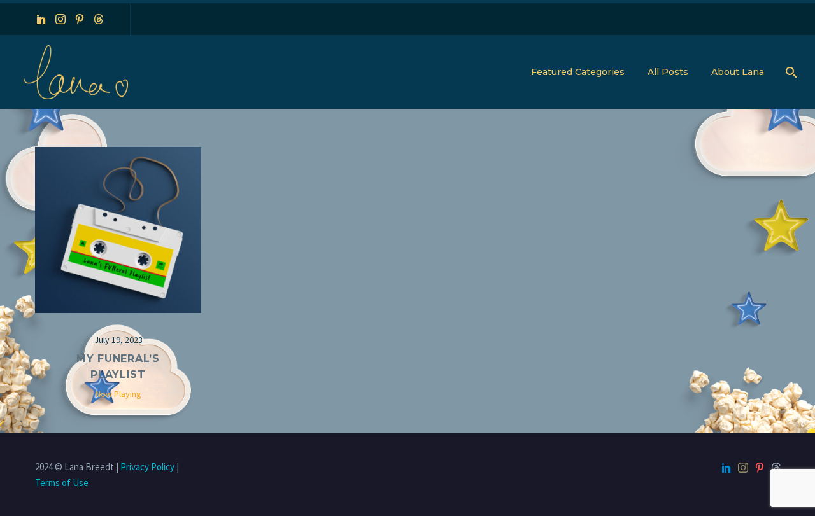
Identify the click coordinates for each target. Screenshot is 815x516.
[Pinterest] (79, 19)
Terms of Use (62, 483)
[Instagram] (60, 19)
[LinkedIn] (41, 19)
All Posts (668, 72)
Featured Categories (578, 72)
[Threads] (98, 19)
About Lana (737, 72)
